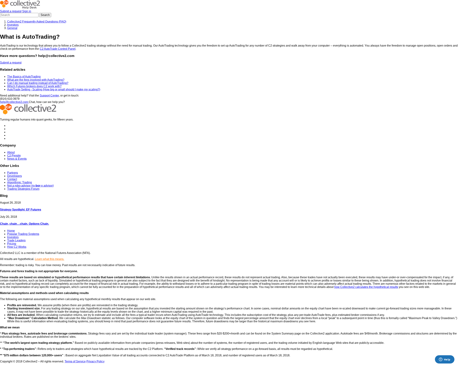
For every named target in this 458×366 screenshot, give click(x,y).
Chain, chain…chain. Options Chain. (24, 223)
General (12, 28)
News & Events (17, 158)
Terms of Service (75, 361)
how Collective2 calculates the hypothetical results (366, 286)
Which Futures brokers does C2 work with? (34, 86)
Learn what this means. (49, 259)
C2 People (14, 155)
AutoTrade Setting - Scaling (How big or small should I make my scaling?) (53, 89)
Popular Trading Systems (23, 233)
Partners (12, 172)
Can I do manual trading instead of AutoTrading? (37, 83)
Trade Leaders (16, 240)
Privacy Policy (95, 361)
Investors (13, 24)
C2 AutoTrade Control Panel (57, 48)
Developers (14, 175)
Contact (12, 179)
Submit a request (10, 11)
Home (11, 230)
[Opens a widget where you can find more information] (444, 359)
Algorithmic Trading (19, 182)
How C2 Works (16, 246)
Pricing (11, 243)
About (11, 152)
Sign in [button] (26, 11)
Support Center (49, 95)
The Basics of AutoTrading (24, 76)
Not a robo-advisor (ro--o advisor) (30, 185)
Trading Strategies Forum (23, 188)
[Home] (20, 7)
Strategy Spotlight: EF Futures (20, 209)
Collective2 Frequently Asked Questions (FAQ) (36, 21)
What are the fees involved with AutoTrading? (35, 79)
